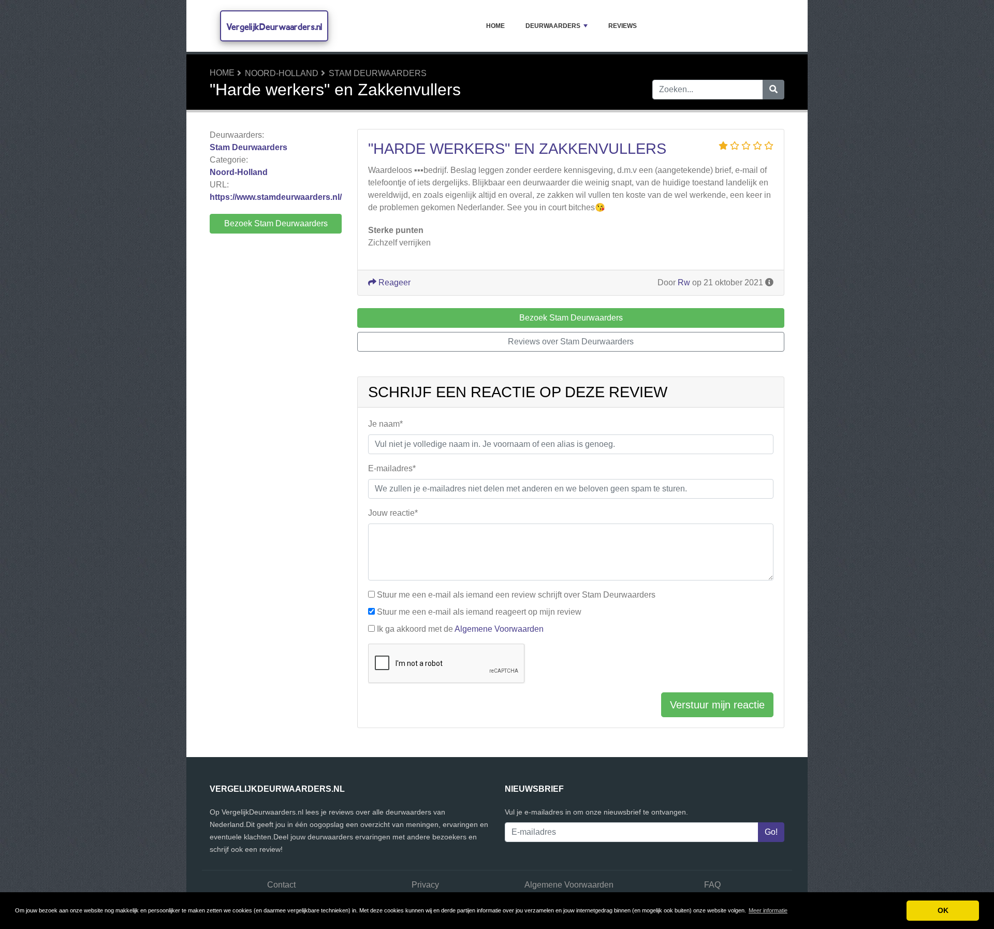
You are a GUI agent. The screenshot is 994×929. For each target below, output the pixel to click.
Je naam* (385, 423)
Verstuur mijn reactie (717, 704)
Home (495, 26)
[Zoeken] (773, 89)
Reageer (393, 282)
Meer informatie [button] (768, 910)
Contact (281, 884)
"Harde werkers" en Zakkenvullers (517, 148)
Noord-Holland (281, 73)
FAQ (712, 884)
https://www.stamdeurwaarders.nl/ (276, 197)
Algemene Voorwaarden (499, 629)
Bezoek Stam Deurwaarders (276, 223)
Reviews (622, 26)
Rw (684, 282)
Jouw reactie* (393, 513)
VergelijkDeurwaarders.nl (274, 26)
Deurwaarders (552, 26)
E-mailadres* (392, 468)
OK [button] (943, 910)
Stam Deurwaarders (378, 73)
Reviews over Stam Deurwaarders (571, 341)
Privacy (425, 884)
